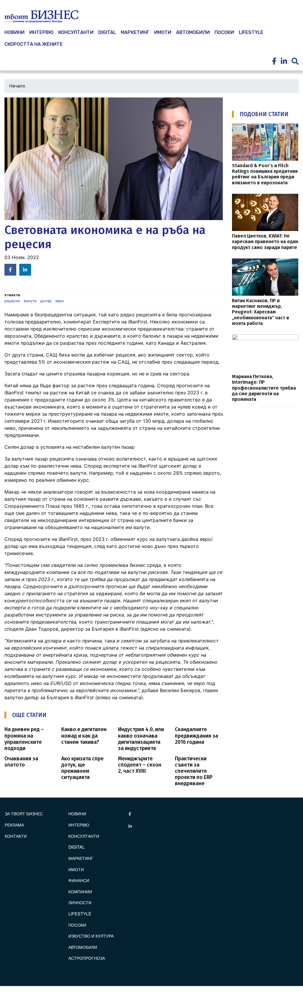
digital (76, 847)
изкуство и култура (91, 936)
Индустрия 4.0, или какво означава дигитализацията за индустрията (141, 738)
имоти (162, 32)
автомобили (193, 32)
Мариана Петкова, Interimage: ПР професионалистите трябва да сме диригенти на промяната (264, 388)
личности (79, 902)
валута (30, 301)
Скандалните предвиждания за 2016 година (196, 735)
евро (59, 301)
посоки (224, 32)
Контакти (16, 836)
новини (14, 32)
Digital (107, 32)
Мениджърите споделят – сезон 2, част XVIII (139, 765)
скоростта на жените (33, 44)
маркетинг (135, 32)
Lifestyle (251, 32)
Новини (77, 813)
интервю (41, 32)
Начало (17, 86)
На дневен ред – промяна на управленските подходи (24, 738)
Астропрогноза (86, 958)
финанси (78, 880)
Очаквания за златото (21, 762)
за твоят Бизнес (24, 813)
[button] (113, 158)
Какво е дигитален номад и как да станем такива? (84, 735)
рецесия (12, 301)
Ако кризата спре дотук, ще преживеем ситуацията (82, 768)
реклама (14, 824)
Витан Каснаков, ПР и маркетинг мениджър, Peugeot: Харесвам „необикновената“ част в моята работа (260, 312)
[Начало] (41, 16)
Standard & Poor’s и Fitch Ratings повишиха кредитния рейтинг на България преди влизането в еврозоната (265, 174)
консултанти (76, 32)
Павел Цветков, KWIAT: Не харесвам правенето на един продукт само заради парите (265, 241)
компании (80, 891)
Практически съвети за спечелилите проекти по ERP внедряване (193, 771)
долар (46, 301)
